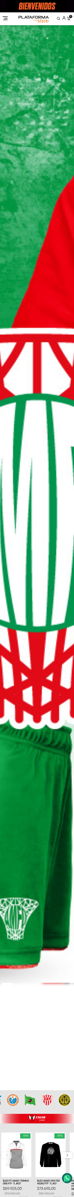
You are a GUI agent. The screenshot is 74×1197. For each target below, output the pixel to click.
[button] (67, 1155)
